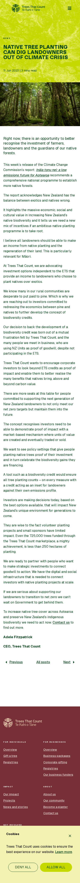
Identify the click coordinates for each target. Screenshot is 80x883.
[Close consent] (70, 836)
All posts (43, 662)
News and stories (15, 807)
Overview (10, 750)
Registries (10, 762)
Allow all (56, 867)
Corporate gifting (55, 762)
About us (49, 794)
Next (67, 662)
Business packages (56, 756)
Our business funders (58, 775)
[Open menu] (69, 8)
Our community (54, 800)
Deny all (23, 867)
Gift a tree (10, 756)
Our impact (11, 794)
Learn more (63, 852)
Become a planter (55, 807)
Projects (9, 800)
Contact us (61, 622)
